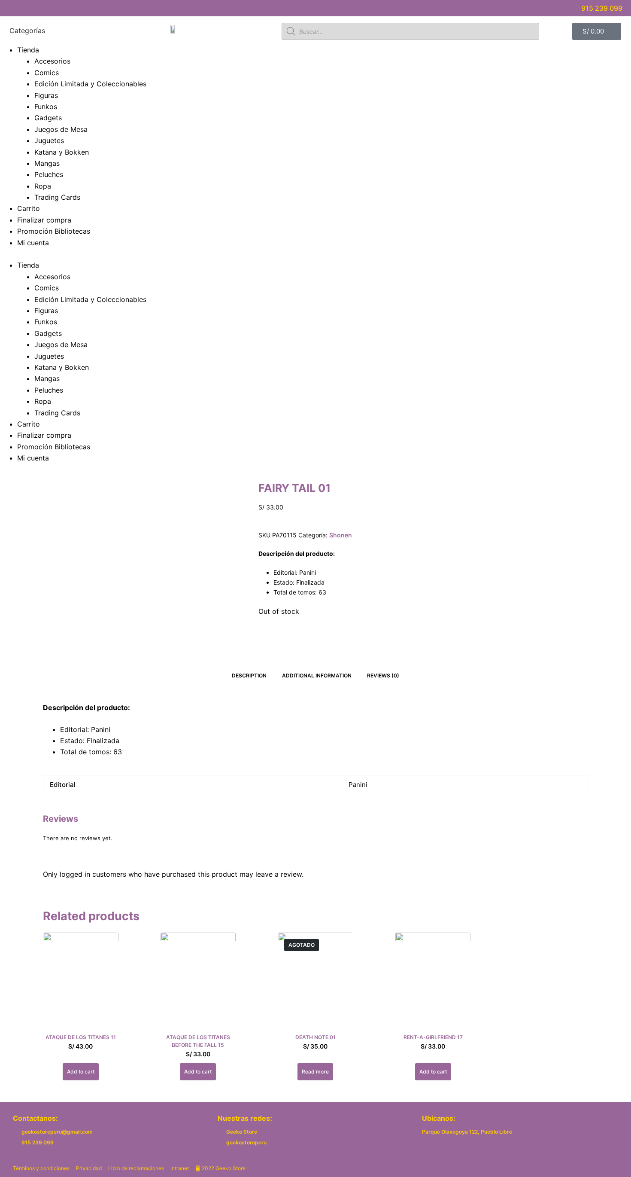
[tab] (249, 675)
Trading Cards (57, 197)
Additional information (317, 675)
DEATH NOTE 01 (315, 1037)
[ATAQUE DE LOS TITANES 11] (80, 983)
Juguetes (49, 140)
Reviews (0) (383, 675)
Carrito (28, 208)
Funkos (45, 106)
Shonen (340, 535)
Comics (46, 72)
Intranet (179, 1168)
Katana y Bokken (61, 152)
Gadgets (48, 117)
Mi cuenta (33, 242)
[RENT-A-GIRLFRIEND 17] (433, 983)
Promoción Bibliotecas (53, 231)
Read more (315, 1071)
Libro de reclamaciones (136, 1168)
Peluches (48, 174)
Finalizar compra (44, 220)
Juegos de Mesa (61, 129)
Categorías (27, 31)
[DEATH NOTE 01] (315, 983)
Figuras (46, 95)
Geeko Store (241, 1131)
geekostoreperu (246, 1142)
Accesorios (52, 61)
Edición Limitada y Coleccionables (90, 83)
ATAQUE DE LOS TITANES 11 (81, 1037)
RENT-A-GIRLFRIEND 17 (433, 1037)
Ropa (42, 186)
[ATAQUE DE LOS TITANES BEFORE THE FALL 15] (198, 983)
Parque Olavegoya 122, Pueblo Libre (467, 1131)
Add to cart (80, 1071)
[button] (315, 253)
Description (249, 675)
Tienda (28, 50)
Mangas (47, 163)
